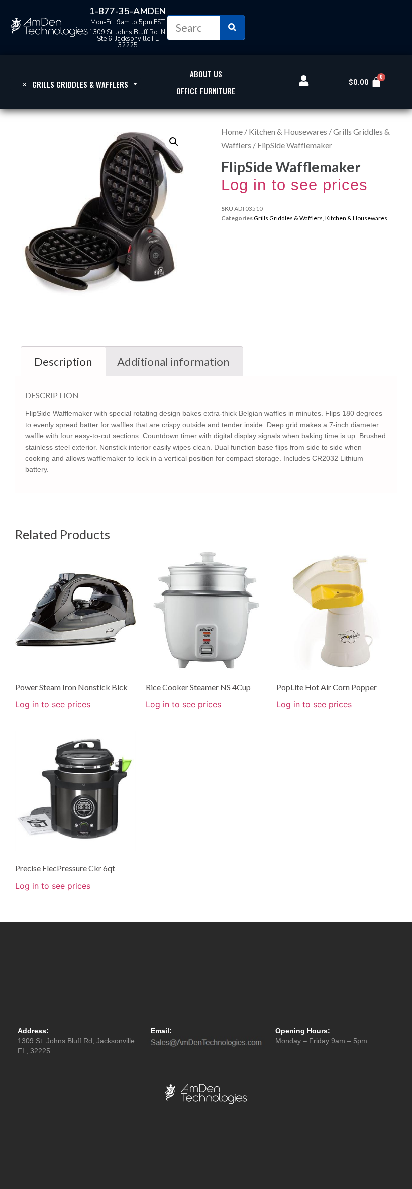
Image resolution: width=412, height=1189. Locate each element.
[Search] (232, 28)
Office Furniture (205, 90)
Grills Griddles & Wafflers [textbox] (75, 84)
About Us (206, 73)
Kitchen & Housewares (288, 131)
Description (63, 361)
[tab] (63, 361)
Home (232, 131)
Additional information (173, 361)
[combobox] (75, 84)
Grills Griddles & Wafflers (288, 218)
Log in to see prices (294, 185)
